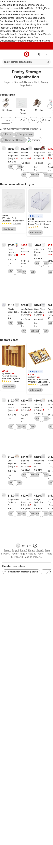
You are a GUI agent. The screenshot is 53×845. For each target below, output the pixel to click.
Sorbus (22, 266)
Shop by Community (26, 27)
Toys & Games (15, 21)
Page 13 (18, 556)
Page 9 (23, 553)
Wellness (25, 17)
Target (7, 82)
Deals (10, 31)
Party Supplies (38, 24)
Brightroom (8, 158)
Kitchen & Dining (35, 8)
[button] (35, 216)
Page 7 (6, 553)
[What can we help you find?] (26, 62)
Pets (11, 17)
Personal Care (30, 14)
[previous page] (18, 545)
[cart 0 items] (47, 54)
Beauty (19, 14)
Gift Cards (11, 27)
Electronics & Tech (32, 21)
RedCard (21, 40)
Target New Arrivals (10, 1)
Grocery (20, 11)
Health (17, 17)
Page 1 (7, 550)
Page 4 (31, 550)
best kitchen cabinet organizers (23, 571)
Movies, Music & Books (19, 24)
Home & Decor (19, 8)
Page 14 (28, 556)
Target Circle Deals (33, 34)
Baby (13, 14)
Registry (12, 40)
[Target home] (26, 54)
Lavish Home (49, 170)
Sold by (46, 120)
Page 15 (37, 556)
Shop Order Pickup (12, 37)
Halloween (20, 4)
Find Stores (44, 40)
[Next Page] (49, 106)
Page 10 (32, 553)
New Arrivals (30, 31)
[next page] (35, 545)
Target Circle (32, 40)
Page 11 (41, 553)
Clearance (18, 31)
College (11, 4)
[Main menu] (6, 54)
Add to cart (9, 229)
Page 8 (15, 553)
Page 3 (23, 550)
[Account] (40, 54)
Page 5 (40, 550)
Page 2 (15, 550)
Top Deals (19, 34)
